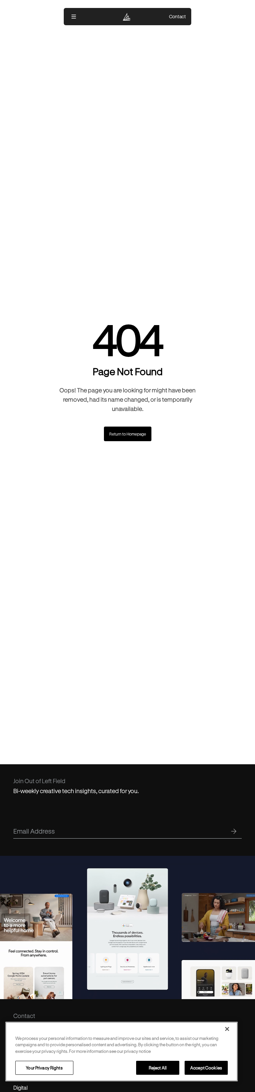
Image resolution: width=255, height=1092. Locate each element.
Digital (20, 1087)
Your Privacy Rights (44, 1067)
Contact (177, 16)
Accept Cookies (206, 1067)
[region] (121, 1051)
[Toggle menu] (73, 16)
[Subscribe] (234, 831)
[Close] (227, 1029)
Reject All (158, 1067)
